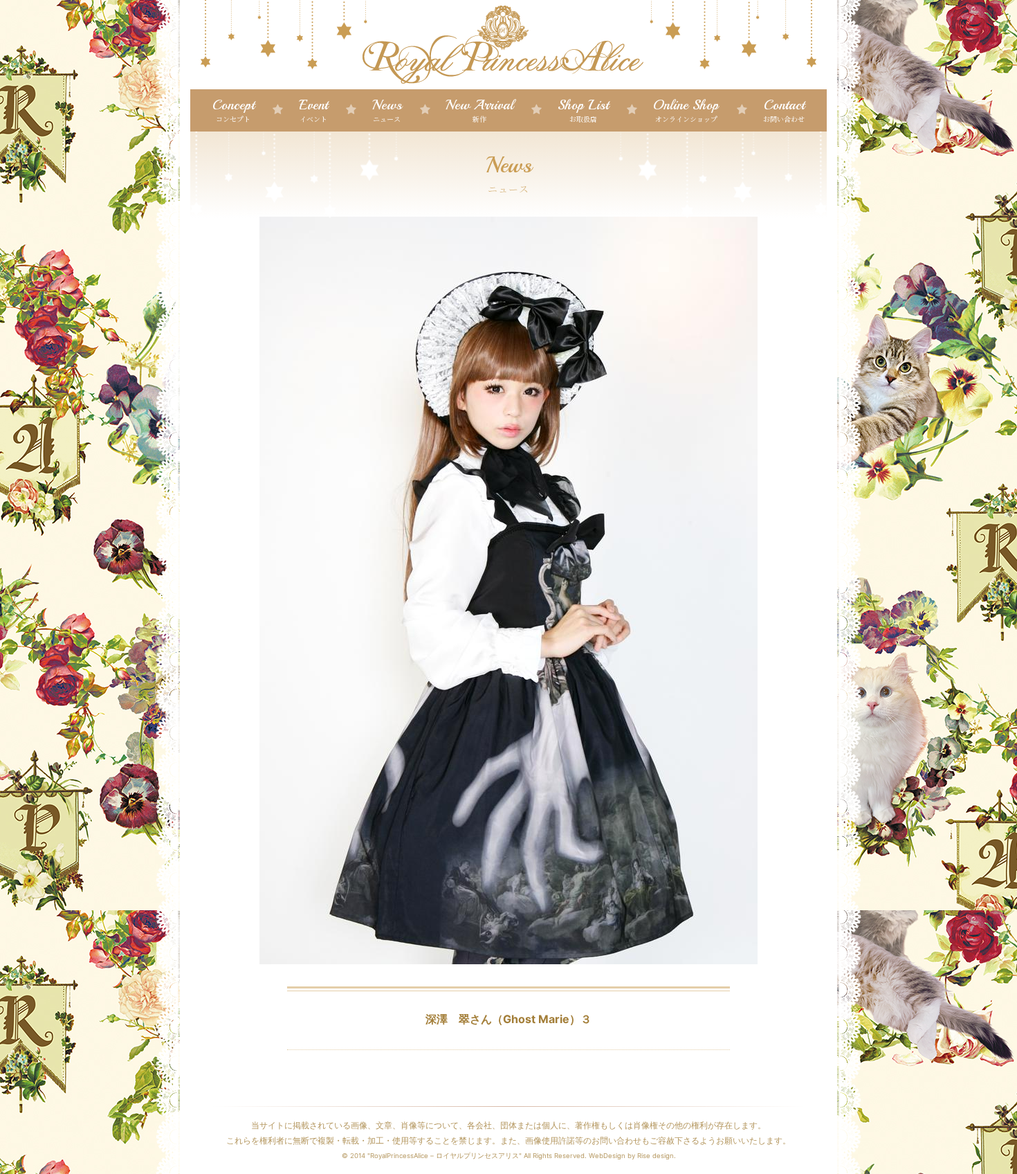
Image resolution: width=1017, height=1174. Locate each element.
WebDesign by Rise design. (632, 1155)
